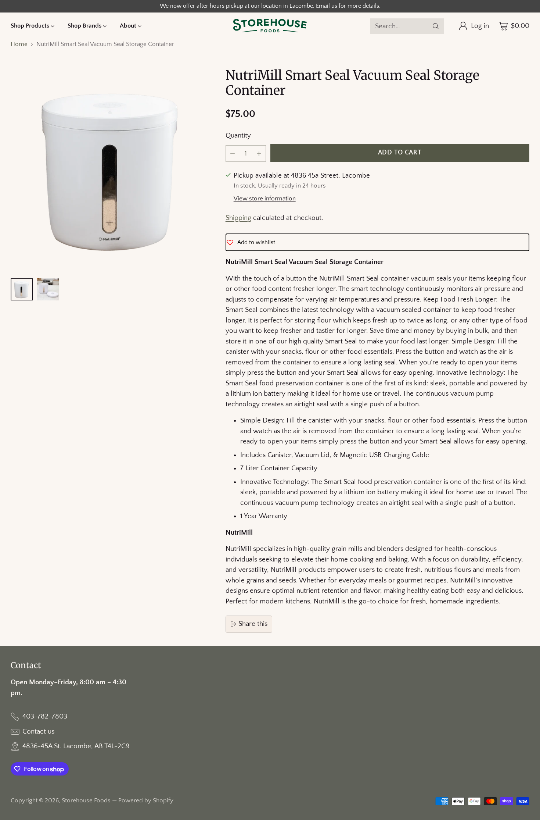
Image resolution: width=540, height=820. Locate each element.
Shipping (238, 218)
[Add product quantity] (259, 153)
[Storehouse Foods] (270, 26)
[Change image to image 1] (22, 289)
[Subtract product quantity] (232, 153)
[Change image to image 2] (48, 289)
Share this (252, 624)
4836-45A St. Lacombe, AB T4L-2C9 (75, 746)
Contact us (38, 731)
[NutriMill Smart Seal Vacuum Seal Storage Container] (112, 169)
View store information (265, 198)
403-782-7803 (44, 716)
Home (19, 44)
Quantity (238, 135)
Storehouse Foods (86, 800)
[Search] (436, 26)
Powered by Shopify (145, 800)
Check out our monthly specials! (270, 4)
